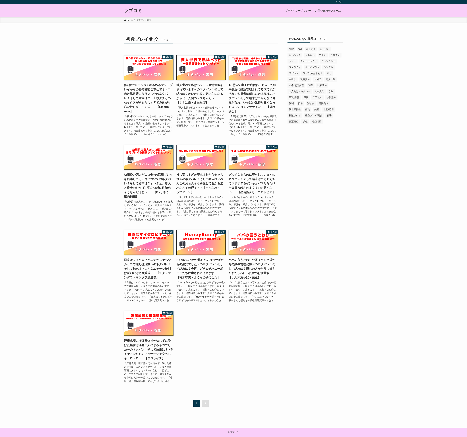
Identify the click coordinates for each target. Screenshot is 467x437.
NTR (291, 49)
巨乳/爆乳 (294, 97)
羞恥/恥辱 (328, 109)
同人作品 (330, 79)
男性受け (323, 103)
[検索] (340, 2)
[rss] (335, 2)
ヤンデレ (328, 67)
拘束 (300, 103)
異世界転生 (295, 109)
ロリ (329, 73)
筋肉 (307, 109)
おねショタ (295, 55)
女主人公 (319, 91)
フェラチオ (295, 67)
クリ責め (335, 55)
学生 (331, 91)
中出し (292, 79)
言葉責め (293, 121)
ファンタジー (328, 61)
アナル (322, 55)
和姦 (310, 85)
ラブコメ (293, 73)
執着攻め (322, 85)
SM (300, 49)
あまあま (311, 49)
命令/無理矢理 (296, 85)
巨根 (306, 97)
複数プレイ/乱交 (314, 115)
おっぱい (324, 49)
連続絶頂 (316, 121)
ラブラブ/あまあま (313, 73)
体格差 (317, 79)
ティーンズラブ (308, 61)
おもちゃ (310, 55)
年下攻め (317, 97)
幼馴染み (331, 97)
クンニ (292, 61)
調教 (305, 121)
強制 (291, 103)
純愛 (316, 109)
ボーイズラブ (312, 67)
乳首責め (305, 79)
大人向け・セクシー (299, 91)
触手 (329, 115)
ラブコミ (133, 10)
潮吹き (310, 103)
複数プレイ (295, 115)
